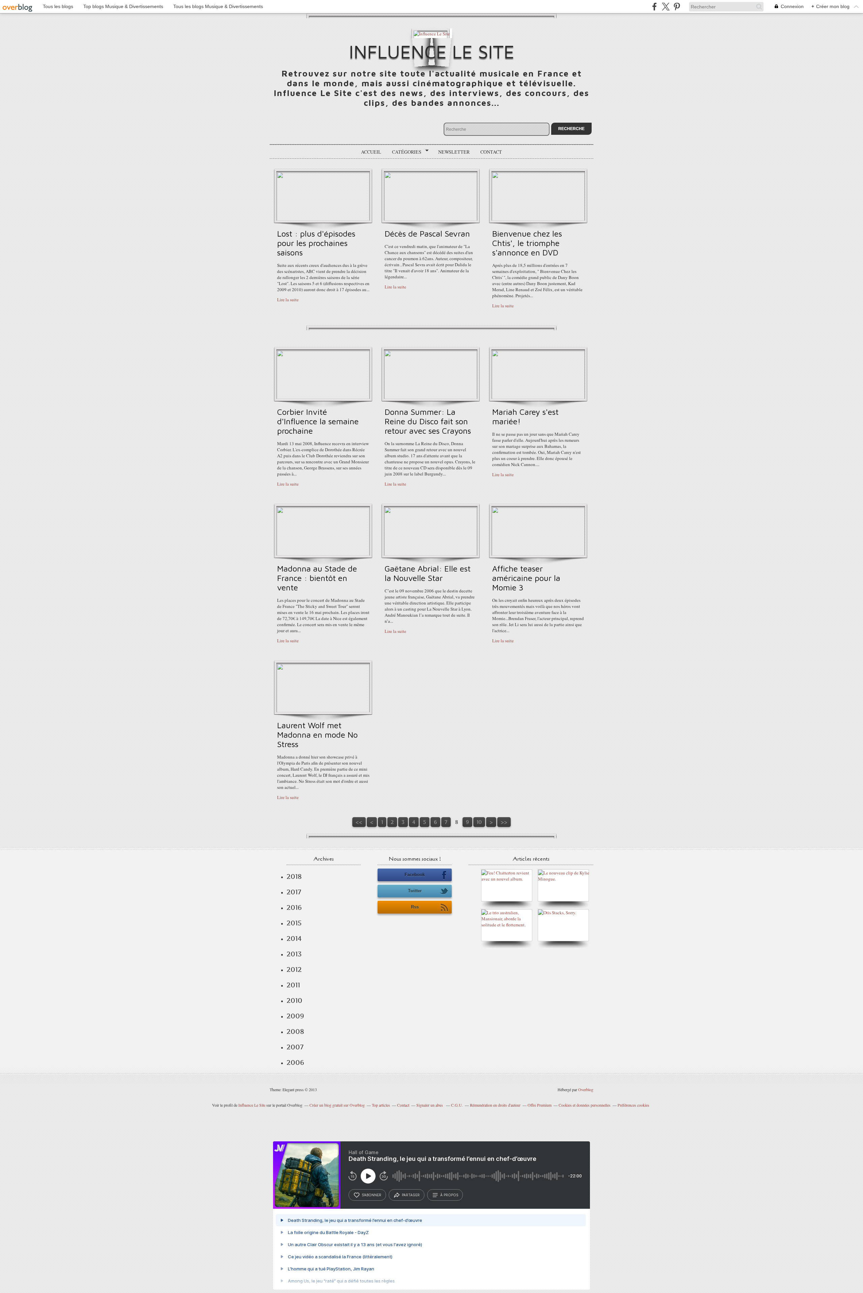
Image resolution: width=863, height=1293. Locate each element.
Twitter (415, 890)
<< (359, 822)
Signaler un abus (430, 1105)
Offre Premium (540, 1105)
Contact (491, 152)
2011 (293, 985)
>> (504, 822)
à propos (449, 1195)
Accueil (371, 152)
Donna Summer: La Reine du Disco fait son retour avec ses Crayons (428, 421)
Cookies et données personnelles (585, 1105)
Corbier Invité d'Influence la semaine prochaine (318, 421)
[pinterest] (677, 6)
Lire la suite (288, 300)
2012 (294, 969)
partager (411, 1195)
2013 (294, 954)
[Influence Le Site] (431, 33)
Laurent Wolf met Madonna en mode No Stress (317, 734)
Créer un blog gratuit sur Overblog (337, 1105)
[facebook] (654, 6)
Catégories (404, 152)
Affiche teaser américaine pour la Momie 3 (526, 578)
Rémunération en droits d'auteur (495, 1105)
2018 (294, 876)
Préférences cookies (633, 1105)
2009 (295, 1016)
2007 (295, 1047)
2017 (294, 892)
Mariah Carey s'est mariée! (525, 416)
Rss (415, 907)
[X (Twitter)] (665, 6)
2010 (294, 1000)
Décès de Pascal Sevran (427, 233)
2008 (295, 1031)
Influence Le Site (431, 51)
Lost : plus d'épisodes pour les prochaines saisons (316, 243)
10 (479, 822)
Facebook (415, 874)
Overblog (585, 1089)
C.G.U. (457, 1105)
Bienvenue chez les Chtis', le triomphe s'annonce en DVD (527, 243)
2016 (294, 907)
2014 (294, 938)
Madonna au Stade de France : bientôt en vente (317, 578)
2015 (294, 923)
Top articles (381, 1105)
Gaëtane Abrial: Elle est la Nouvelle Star (428, 573)
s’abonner (371, 1195)
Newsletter (454, 152)
